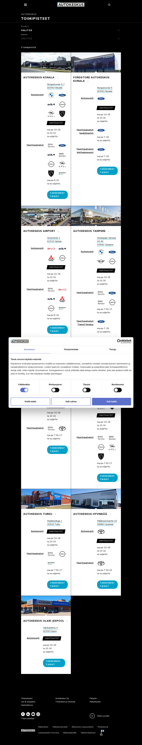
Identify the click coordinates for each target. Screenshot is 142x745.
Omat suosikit (103, 715)
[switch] (55, 390)
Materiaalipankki (69, 732)
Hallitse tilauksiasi (88, 732)
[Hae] (109, 4)
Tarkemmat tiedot (57, 195)
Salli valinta (71, 401)
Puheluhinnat (103, 727)
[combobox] (71, 30)
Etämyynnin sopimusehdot (82, 727)
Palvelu (25, 26)
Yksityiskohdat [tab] (71, 349)
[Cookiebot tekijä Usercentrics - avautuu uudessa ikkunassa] (119, 341)
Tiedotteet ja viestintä (65, 701)
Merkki (24, 35)
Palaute (93, 698)
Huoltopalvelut (35, 145)
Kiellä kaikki (30, 401)
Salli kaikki (111, 401)
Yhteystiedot (26, 698)
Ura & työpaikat (28, 701)
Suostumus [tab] (29, 349)
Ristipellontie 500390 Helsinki (104, 89)
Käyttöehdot (43, 727)
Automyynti (37, 94)
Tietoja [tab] (112, 349)
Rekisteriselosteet (60, 727)
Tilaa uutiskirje (27, 718)
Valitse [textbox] (24, 29)
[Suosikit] (92, 715)
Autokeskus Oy (62, 698)
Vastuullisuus (27, 705)
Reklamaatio (95, 701)
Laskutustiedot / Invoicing (48, 732)
